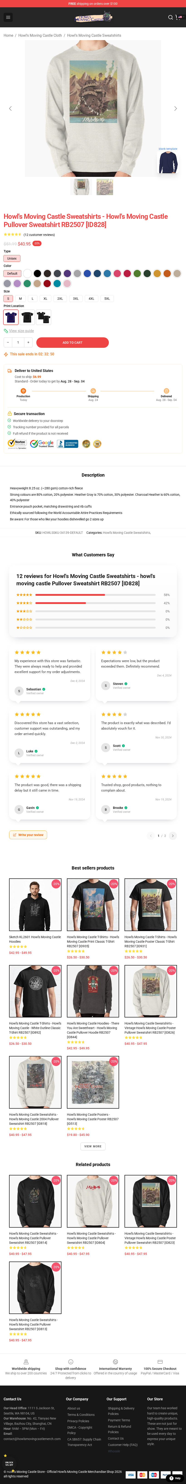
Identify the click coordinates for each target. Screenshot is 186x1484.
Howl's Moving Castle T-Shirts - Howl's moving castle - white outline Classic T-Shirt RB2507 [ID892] (35, 1028)
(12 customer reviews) (39, 235)
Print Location (14, 306)
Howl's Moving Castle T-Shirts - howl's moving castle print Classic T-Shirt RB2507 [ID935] (93, 941)
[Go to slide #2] (105, 187)
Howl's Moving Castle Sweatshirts (94, 35)
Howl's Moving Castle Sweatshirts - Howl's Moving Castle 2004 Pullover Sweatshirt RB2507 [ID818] (34, 1119)
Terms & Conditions (81, 1415)
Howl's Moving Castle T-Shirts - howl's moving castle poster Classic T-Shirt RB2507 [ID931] (151, 941)
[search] (170, 17)
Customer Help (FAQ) (123, 1445)
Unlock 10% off (9, 1463)
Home (8, 35)
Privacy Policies (78, 1421)
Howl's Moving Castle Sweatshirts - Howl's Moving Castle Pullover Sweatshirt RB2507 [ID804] (91, 1238)
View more (93, 1146)
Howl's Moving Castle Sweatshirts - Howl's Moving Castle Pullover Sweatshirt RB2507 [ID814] (33, 1238)
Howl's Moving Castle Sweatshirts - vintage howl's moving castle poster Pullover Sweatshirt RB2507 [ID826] (150, 1028)
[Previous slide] (10, 108)
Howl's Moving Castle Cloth (40, 35)
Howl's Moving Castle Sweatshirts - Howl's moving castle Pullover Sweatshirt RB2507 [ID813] (33, 1324)
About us (73, 1408)
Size (7, 291)
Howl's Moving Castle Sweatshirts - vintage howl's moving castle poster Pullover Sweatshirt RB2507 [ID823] (150, 1238)
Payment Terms (119, 1420)
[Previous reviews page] (151, 836)
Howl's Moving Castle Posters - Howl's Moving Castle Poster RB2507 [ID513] (93, 1119)
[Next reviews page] (173, 836)
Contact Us (116, 1438)
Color (7, 266)
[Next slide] (175, 108)
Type (7, 251)
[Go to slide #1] (81, 187)
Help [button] (178, 1478)
